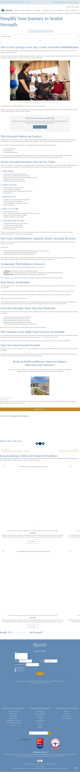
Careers (66, 713)
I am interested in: (20, 667)
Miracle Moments (40, 713)
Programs (60, 10)
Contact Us (74, 10)
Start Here (36, 10)
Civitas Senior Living (29, 57)
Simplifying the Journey (13, 720)
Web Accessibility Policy (39, 768)
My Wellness (40, 716)
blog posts (74, 458)
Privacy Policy (30, 768)
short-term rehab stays (11, 327)
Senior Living (50, 31)
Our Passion (40, 711)
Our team (2, 401)
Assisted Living (20, 669)
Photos (67, 10)
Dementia (39, 31)
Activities (33, 31)
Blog (40, 725)
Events (53, 10)
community (35, 369)
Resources (13, 725)
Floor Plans (46, 10)
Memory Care (20, 670)
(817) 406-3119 (52, 764)
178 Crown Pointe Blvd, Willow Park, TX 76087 (36, 764)
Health (44, 31)
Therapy (40, 718)
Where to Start (13, 718)
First (29, 654)
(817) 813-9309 (73, 7)
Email (42, 661)
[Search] (49, 733)
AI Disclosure (48, 768)
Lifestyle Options (25, 10)
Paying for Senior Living (13, 722)
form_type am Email (20, 664)
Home (16, 10)
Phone (17, 661)
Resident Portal (66, 716)
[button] (78, 36)
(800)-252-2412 (61, 756)
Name (17, 652)
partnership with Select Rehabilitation (14, 106)
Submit (40, 673)
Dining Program (40, 720)
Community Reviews (66, 718)
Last (29, 657)
